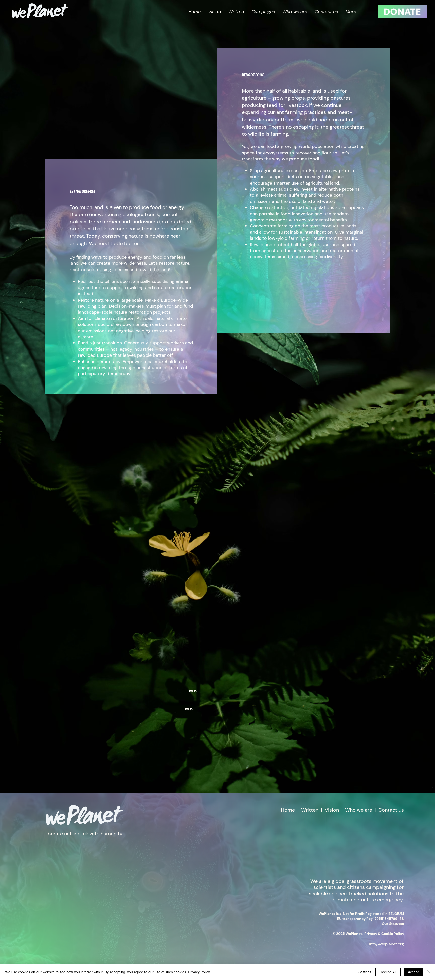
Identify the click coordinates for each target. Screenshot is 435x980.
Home (288, 810)
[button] (263, 12)
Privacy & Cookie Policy (384, 933)
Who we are (358, 810)
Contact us (391, 810)
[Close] (429, 972)
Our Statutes (393, 923)
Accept (413, 971)
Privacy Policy (199, 971)
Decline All (388, 971)
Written (309, 810)
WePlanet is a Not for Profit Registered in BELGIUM (361, 913)
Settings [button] (364, 971)
